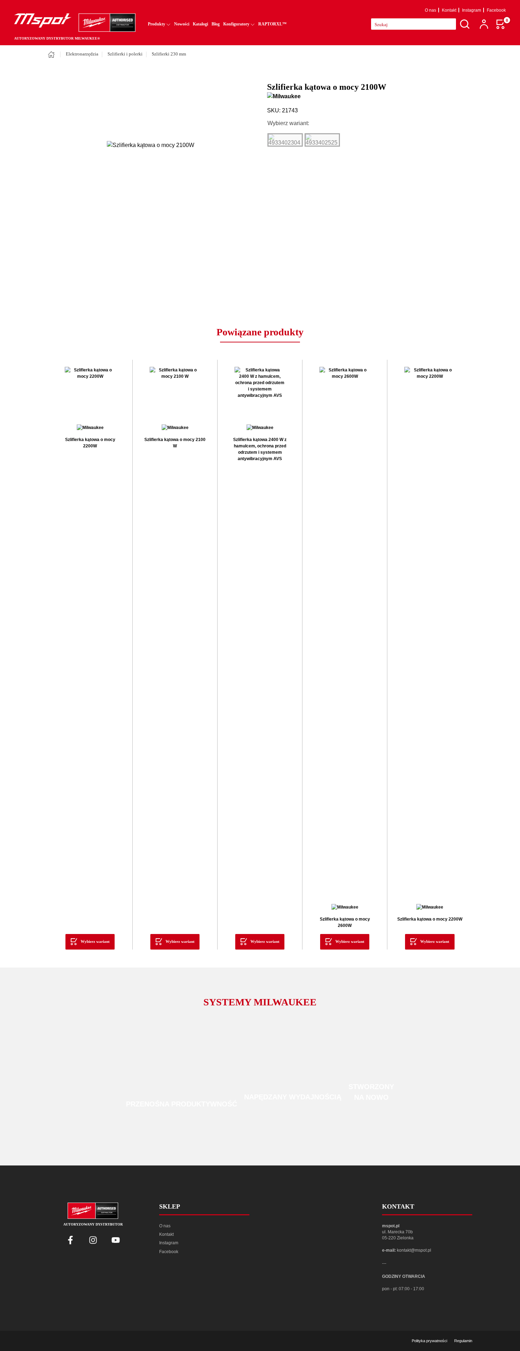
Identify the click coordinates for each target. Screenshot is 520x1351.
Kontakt (449, 10)
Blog (216, 24)
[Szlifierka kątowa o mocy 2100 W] (175, 392)
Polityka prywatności (429, 1341)
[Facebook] (70, 1240)
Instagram (471, 10)
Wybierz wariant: (288, 123)
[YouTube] (116, 1240)
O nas (430, 10)
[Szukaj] (465, 24)
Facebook (496, 10)
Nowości (181, 24)
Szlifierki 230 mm (169, 54)
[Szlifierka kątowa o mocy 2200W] (90, 392)
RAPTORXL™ (272, 24)
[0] (501, 24)
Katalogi (200, 24)
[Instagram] (93, 1240)
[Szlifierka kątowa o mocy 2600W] (344, 632)
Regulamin (463, 1341)
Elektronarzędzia (82, 54)
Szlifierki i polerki (125, 54)
